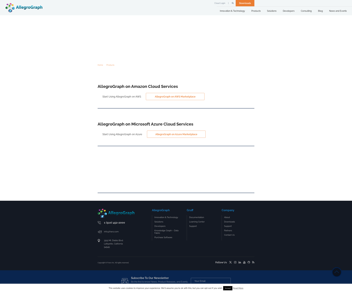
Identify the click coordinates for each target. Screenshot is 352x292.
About (227, 217)
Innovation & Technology (232, 11)
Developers (289, 11)
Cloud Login (219, 3)
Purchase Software (163, 237)
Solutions (272, 11)
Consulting (306, 11)
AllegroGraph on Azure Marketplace (176, 134)
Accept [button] (228, 288)
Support (193, 226)
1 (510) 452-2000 (114, 222)
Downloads (245, 3)
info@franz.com (111, 231)
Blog (320, 11)
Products (256, 11)
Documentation (196, 217)
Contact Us (229, 235)
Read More (238, 288)
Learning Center (197, 222)
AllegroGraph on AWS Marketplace (175, 96)
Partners (228, 230)
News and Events (338, 11)
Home (100, 65)
